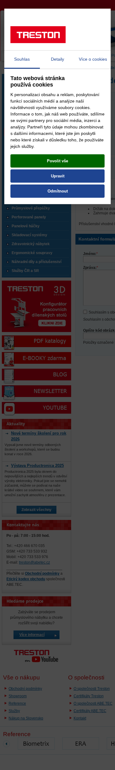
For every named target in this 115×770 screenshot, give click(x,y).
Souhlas (22, 59)
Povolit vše (57, 161)
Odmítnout (58, 191)
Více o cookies (93, 59)
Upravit (57, 176)
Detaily (57, 59)
